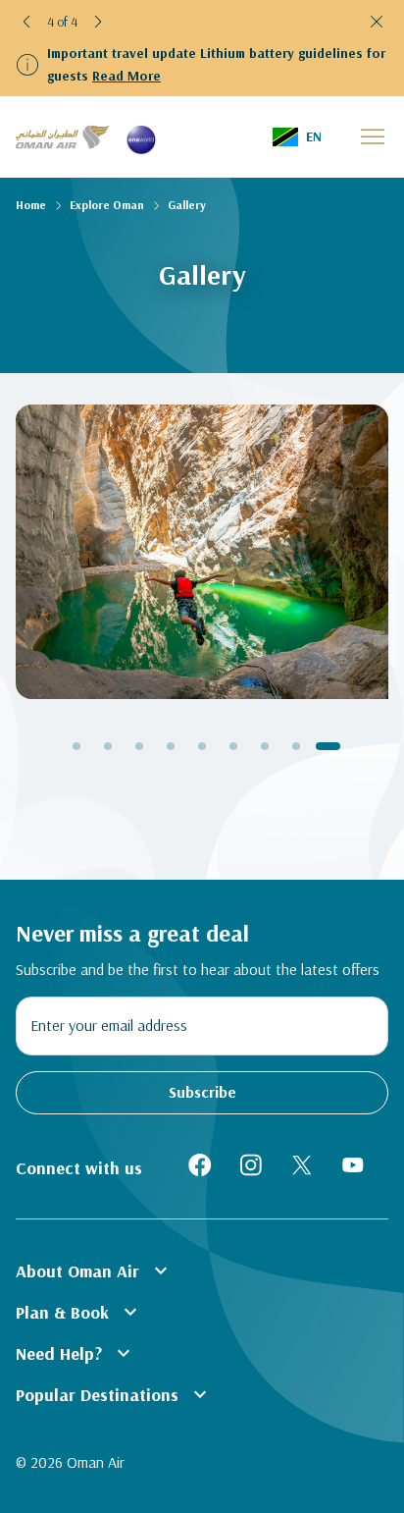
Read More (126, 75)
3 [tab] (139, 746)
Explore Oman (107, 204)
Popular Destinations (114, 1394)
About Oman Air (94, 1270)
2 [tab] (108, 746)
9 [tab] (328, 746)
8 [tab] (296, 746)
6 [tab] (233, 746)
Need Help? (75, 1353)
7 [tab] (265, 746)
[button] (27, 21)
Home (31, 204)
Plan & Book (79, 1312)
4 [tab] (171, 746)
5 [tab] (202, 746)
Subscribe (202, 1092)
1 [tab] (76, 746)
